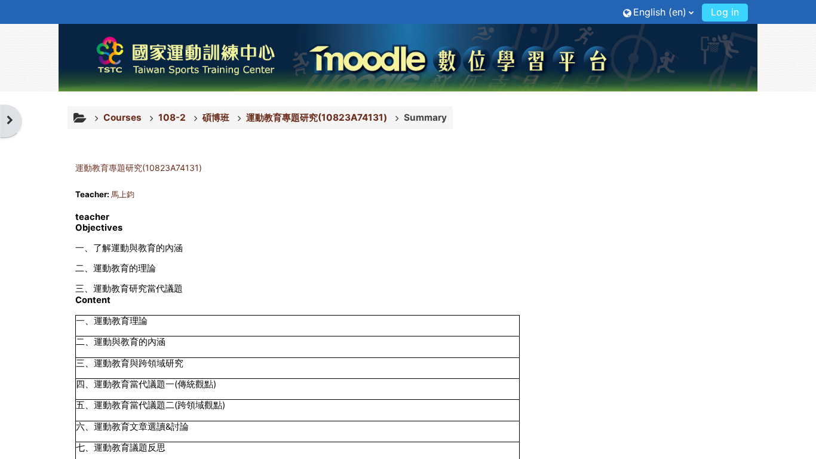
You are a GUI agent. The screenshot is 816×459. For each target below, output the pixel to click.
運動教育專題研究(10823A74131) (138, 168)
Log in (725, 12)
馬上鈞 (122, 194)
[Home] (408, 57)
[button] (658, 11)
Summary (425, 117)
